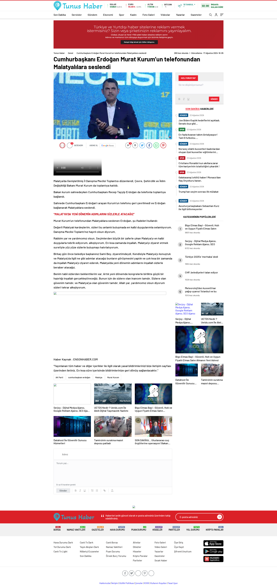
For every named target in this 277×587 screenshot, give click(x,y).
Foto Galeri (149, 14)
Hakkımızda (104, 583)
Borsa (57, 528)
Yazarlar (180, 14)
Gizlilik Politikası (126, 583)
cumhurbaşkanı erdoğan (79, 377)
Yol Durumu (193, 528)
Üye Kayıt (179, 546)
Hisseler (157, 528)
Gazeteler (196, 14)
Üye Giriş (178, 542)
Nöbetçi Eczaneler (89, 551)
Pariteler (174, 528)
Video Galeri (161, 546)
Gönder (63, 490)
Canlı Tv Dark (86, 542)
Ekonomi (108, 14)
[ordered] (92, 490)
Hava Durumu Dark (63, 542)
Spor (121, 14)
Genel (70, 53)
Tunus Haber (59, 53)
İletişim (114, 583)
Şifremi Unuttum (182, 551)
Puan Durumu (138, 528)
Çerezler (139, 583)
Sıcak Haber (161, 560)
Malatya (98, 377)
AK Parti (59, 377)
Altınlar (137, 542)
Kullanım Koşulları (159, 583)
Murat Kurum (113, 377)
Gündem (92, 14)
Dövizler (137, 546)
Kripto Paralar (214, 528)
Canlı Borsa (112, 542)
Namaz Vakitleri (76, 528)
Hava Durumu (117, 528)
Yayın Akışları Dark (89, 546)
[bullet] (97, 490)
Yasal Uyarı (173, 583)
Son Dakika (60, 14)
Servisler (77, 14)
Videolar (165, 14)
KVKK (146, 583)
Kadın (133, 14)
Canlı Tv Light (60, 551)
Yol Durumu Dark (62, 546)
